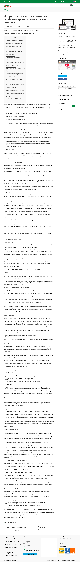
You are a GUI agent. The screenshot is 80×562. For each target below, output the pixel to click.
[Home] (40, 9)
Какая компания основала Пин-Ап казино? (14, 52)
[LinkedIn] (70, 539)
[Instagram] (7, 1)
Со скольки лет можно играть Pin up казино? (15, 40)
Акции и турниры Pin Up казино (12, 65)
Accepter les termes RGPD (64, 109)
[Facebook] (6, 1)
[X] (4, 1)
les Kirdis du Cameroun (69, 86)
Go (73, 106)
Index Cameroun (10, 26)
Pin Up (27, 26)
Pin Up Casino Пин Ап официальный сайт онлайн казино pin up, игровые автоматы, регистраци (63, 9)
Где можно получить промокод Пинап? (13, 98)
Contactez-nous (58, 560)
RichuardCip (60, 93)
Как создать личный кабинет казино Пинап (14, 73)
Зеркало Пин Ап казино (10, 56)
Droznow (59, 88)
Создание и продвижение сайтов (12, 60)
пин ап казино (15, 159)
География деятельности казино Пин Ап (13, 57)
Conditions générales (66, 560)
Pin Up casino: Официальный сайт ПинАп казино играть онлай (41, 526)
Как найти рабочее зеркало (11, 67)
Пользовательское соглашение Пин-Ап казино (15, 78)
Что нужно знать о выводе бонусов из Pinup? (15, 81)
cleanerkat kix (60, 86)
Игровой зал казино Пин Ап (11, 89)
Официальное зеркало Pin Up (11, 87)
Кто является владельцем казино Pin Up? (14, 79)
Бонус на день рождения (10, 54)
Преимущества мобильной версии (12, 82)
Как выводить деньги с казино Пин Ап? (13, 46)
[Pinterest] (60, 543)
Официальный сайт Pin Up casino (13, 42)
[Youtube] (9, 1)
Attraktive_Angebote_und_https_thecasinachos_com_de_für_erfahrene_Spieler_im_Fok (67, 49)
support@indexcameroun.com (32, 551)
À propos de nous (50, 560)
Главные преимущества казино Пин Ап (13, 100)
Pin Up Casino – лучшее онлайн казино (14, 96)
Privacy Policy (73, 560)
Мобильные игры (9, 71)
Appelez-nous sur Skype (30, 554)
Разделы (7, 59)
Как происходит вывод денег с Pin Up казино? (15, 51)
